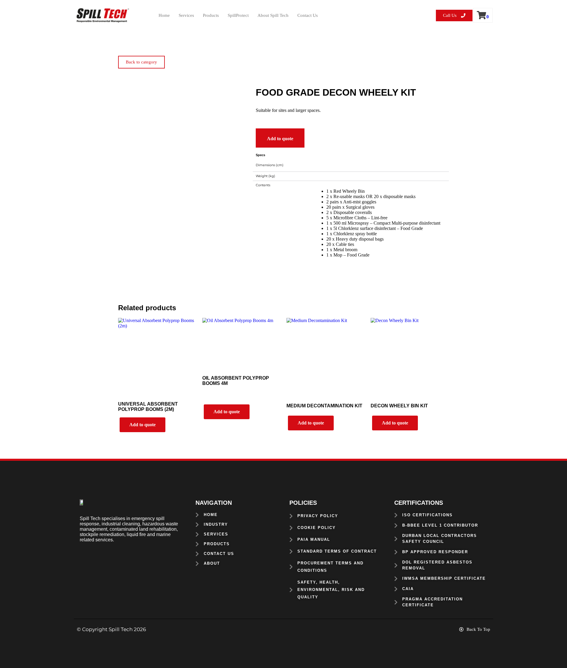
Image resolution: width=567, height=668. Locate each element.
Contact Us (307, 15)
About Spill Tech (273, 15)
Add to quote (280, 138)
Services (186, 15)
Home (164, 15)
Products (211, 15)
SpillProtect (238, 15)
